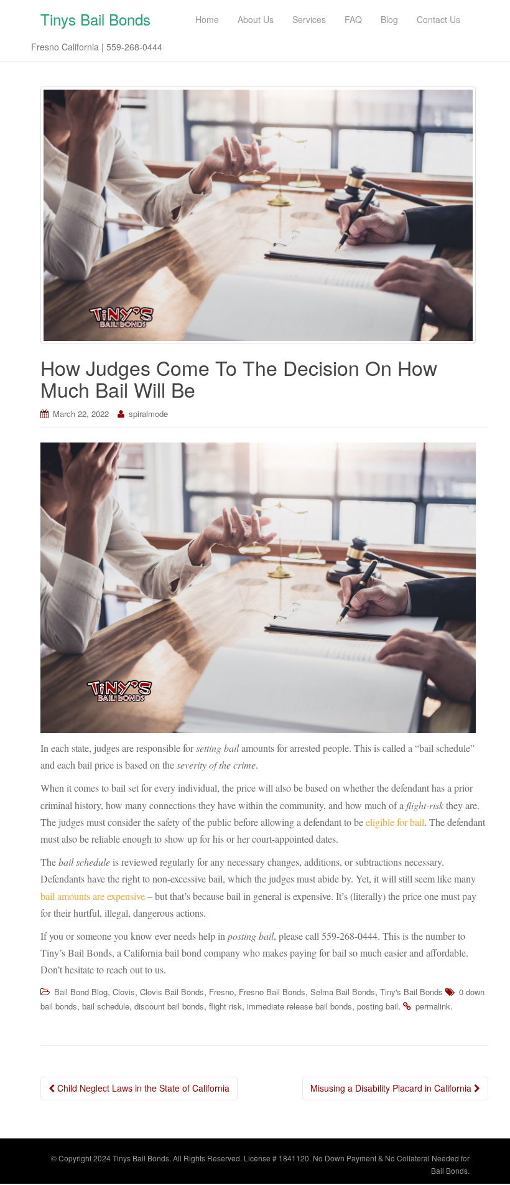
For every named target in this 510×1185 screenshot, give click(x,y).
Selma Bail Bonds (342, 992)
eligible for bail (395, 821)
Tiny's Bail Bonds (411, 992)
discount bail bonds (169, 1006)
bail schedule (105, 1006)
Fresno (221, 992)
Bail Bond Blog (81, 992)
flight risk (225, 1006)
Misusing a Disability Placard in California (392, 1088)
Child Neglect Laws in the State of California (142, 1088)
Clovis (124, 992)
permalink (432, 1006)
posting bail (377, 1006)
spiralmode (148, 413)
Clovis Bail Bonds (172, 992)
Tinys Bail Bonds (95, 19)
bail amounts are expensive (92, 895)
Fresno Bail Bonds (272, 992)
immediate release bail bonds (299, 1006)
